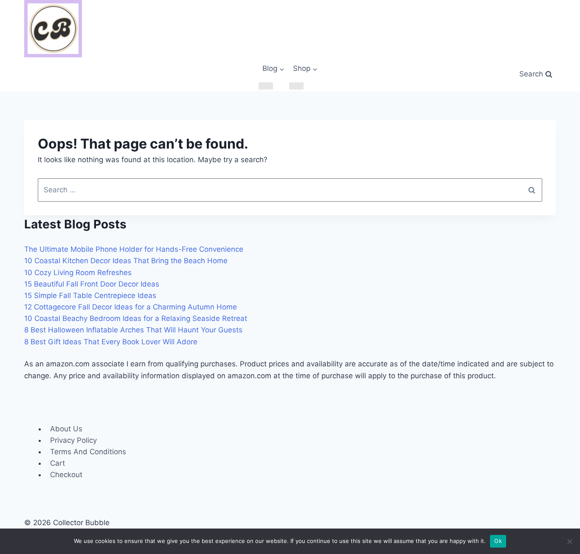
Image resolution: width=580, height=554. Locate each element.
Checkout (66, 474)
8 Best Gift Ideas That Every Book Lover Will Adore (110, 341)
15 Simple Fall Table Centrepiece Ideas (90, 295)
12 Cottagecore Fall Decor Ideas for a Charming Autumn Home (130, 307)
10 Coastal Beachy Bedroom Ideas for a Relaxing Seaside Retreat (135, 318)
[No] (569, 541)
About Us (66, 429)
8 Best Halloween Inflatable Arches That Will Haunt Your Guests (133, 330)
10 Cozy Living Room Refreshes (78, 272)
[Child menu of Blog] (265, 86)
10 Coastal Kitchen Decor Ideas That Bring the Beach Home (126, 260)
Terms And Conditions (88, 451)
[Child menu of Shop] (296, 86)
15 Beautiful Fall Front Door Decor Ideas (91, 284)
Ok (498, 540)
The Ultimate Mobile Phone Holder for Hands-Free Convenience (133, 249)
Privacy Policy (73, 440)
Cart (57, 463)
